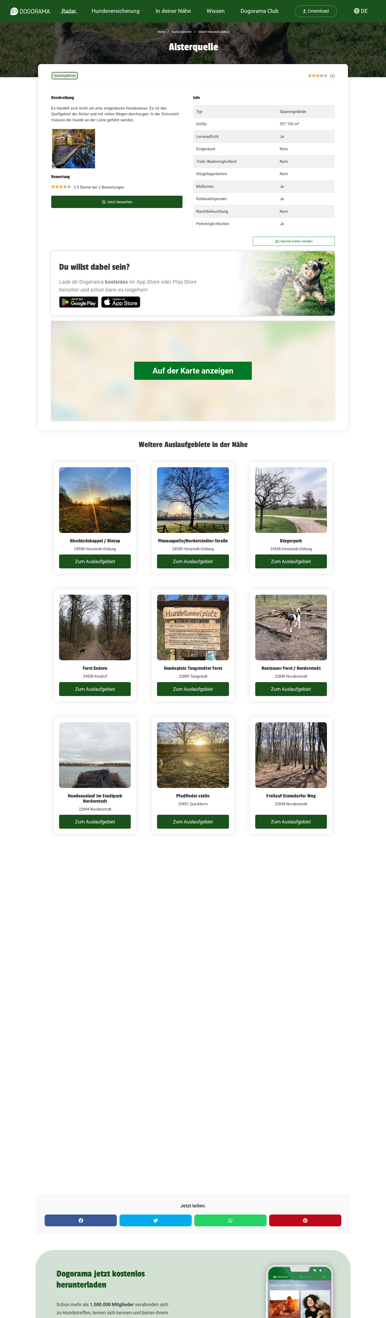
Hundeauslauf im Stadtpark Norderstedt (95, 798)
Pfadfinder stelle (193, 796)
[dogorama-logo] (30, 11)
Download (317, 11)
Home (161, 32)
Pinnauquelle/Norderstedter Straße (193, 541)
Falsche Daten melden (296, 241)
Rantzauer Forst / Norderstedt (291, 668)
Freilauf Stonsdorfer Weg (291, 796)
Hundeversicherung (116, 11)
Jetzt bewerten (119, 202)
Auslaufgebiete (181, 32)
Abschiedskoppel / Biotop (95, 541)
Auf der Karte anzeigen (193, 370)
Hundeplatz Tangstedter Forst (193, 668)
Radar (69, 11)
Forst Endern (95, 668)
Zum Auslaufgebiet (95, 561)
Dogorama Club (260, 11)
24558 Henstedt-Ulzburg (214, 32)
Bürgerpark (291, 541)
